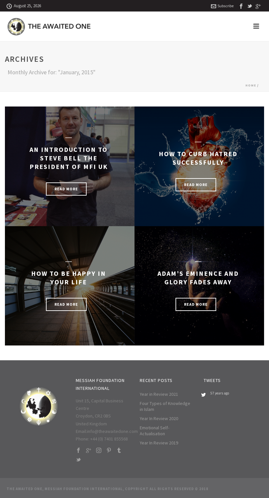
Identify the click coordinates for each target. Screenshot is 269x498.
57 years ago (219, 393)
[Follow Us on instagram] (98, 451)
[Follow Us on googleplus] (88, 451)
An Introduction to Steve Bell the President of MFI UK (69, 158)
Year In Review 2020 (159, 418)
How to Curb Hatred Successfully (198, 158)
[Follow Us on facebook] (78, 451)
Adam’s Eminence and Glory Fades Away (198, 277)
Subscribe (225, 5)
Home (250, 85)
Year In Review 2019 (159, 443)
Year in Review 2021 (159, 394)
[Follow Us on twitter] (78, 460)
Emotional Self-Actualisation (154, 431)
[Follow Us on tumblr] (119, 451)
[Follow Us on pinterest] (109, 451)
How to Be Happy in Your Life (68, 277)
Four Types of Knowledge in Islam (165, 406)
